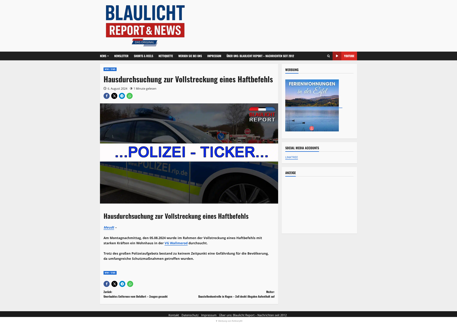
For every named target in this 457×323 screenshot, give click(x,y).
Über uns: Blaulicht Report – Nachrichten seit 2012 (260, 56)
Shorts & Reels (143, 56)
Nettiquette (166, 56)
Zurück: (136, 294)
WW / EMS (110, 69)
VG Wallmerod (176, 243)
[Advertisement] (319, 205)
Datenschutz (190, 315)
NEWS (103, 56)
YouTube (349, 56)
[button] (328, 55)
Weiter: (236, 294)
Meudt (109, 227)
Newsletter (121, 56)
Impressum (214, 56)
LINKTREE (291, 157)
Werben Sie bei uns (190, 56)
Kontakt (174, 315)
